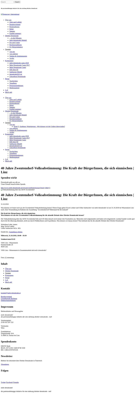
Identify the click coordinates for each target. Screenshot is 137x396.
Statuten (12, 31)
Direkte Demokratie (12, 36)
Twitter (3, 382)
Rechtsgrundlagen (15, 45)
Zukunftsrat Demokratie (17, 76)
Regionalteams (14, 27)
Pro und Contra (14, 42)
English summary (15, 33)
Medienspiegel (14, 88)
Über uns (8, 20)
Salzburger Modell (15, 72)
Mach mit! (8, 92)
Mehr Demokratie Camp (17, 67)
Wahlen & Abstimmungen (18, 56)
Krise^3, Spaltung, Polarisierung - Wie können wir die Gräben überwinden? (39, 126)
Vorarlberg (13, 83)
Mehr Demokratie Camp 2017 (19, 65)
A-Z (6, 90)
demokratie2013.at (15, 74)
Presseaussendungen (16, 86)
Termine (8, 49)
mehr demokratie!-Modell (18, 40)
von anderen (13, 54)
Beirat (11, 29)
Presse (7, 79)
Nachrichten (13, 81)
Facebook (9, 382)
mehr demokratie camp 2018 (19, 63)
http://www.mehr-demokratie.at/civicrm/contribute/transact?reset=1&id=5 (25, 188)
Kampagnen (9, 61)
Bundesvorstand (14, 24)
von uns (12, 52)
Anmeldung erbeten (15, 232)
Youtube (16, 382)
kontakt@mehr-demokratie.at (11, 293)
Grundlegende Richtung (9, 298)
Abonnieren (5, 364)
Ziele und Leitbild (15, 22)
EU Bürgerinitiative (16, 47)
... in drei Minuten (15, 38)
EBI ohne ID (13, 70)
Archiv (11, 58)
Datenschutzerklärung (8, 300)
